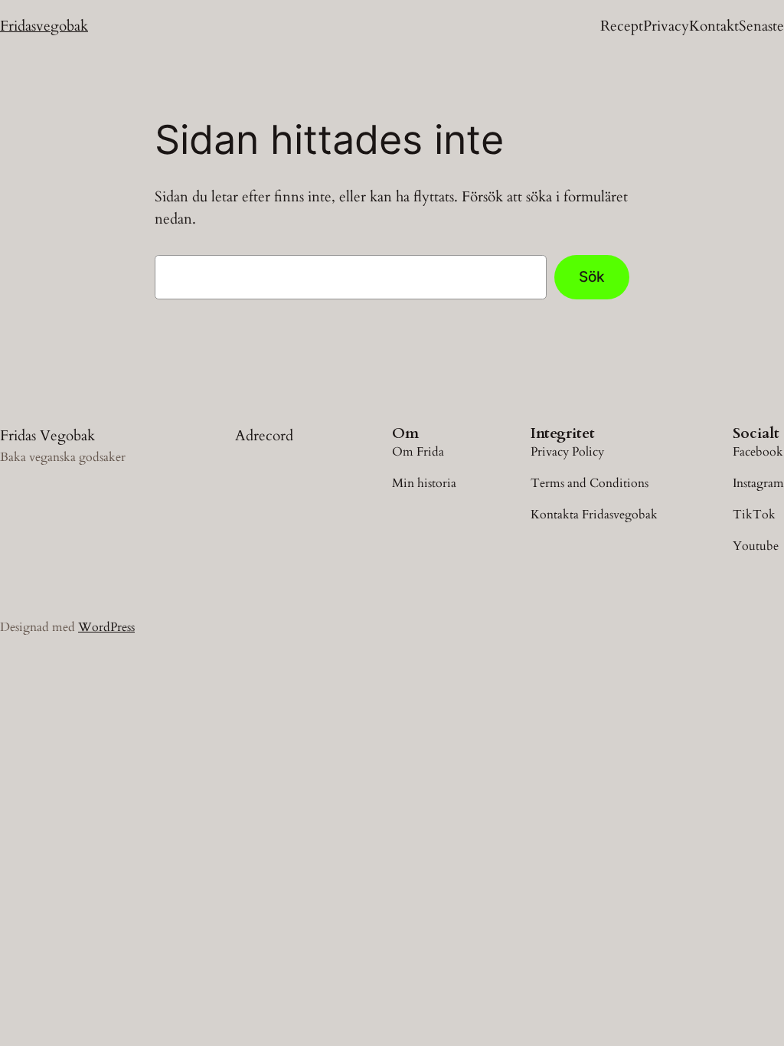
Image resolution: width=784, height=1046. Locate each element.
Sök (592, 276)
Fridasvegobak (44, 26)
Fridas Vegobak (47, 436)
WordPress (106, 627)
